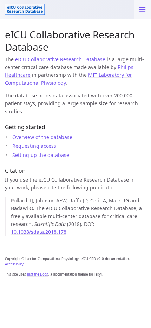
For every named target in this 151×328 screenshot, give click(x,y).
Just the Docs (37, 274)
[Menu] (142, 9)
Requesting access (34, 146)
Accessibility (14, 264)
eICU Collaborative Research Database (60, 59)
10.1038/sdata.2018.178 (38, 231)
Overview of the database (42, 137)
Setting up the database (40, 155)
